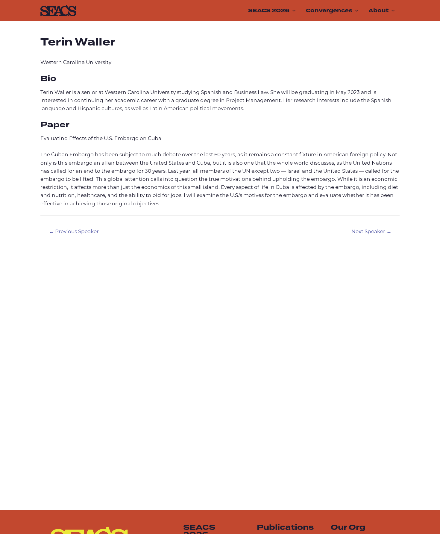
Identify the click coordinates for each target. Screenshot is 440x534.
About (378, 10)
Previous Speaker (74, 231)
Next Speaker (371, 231)
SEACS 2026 (268, 10)
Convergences (329, 10)
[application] (292, 10)
